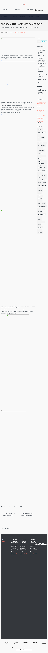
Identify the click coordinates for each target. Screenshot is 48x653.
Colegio (12, 27)
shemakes (39, 219)
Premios (39, 208)
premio (43, 203)
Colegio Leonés (35, 27)
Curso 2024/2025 (41, 162)
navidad (39, 193)
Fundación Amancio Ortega (41, 176)
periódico (39, 203)
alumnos (41, 137)
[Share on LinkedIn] (6, 523)
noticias (40, 195)
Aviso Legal (25, 642)
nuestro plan (40, 198)
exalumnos (40, 172)
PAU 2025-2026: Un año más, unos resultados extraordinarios (41, 110)
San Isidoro (41, 214)
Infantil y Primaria (42, 90)
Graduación (41, 180)
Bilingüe (18, 27)
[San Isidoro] (25, 10)
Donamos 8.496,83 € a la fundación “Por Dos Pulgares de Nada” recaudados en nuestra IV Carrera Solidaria (42, 118)
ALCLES (39, 134)
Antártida (39, 140)
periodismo (40, 200)
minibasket (40, 190)
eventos (43, 170)
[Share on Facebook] (1, 523)
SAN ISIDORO (30, 9)
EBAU (39, 170)
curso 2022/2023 (41, 155)
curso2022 (40, 153)
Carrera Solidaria (41, 145)
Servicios (30, 16)
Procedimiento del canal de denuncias (43, 643)
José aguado (42, 185)
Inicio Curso (39, 182)
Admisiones (14, 16)
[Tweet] (2, 523)
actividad (39, 132)
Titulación (26, 27)
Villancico (40, 229)
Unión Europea (40, 227)
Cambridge (22, 27)
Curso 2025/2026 (41, 166)
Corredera (41, 150)
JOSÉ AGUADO (6, 9)
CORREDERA (17, 9)
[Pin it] (4, 523)
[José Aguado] (1, 10)
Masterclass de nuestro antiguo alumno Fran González (41, 103)
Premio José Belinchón (42, 206)
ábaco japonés (40, 232)
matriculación (40, 187)
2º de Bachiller (40, 129)
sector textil (39, 216)
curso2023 (39, 158)
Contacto (38, 16)
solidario (39, 222)
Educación (22, 16)
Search (44, 41)
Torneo (39, 224)
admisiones (44, 132)
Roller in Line (40, 211)
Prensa (43, 208)
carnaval (44, 142)
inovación (44, 182)
